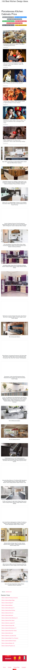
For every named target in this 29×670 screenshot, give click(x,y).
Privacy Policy (16, 667)
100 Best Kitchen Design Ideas (15, 1)
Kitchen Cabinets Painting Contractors (10, 597)
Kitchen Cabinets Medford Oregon (9, 640)
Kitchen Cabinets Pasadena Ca (8, 645)
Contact (9, 667)
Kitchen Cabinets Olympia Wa (8, 625)
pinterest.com (9, 591)
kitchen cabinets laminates (20, 25)
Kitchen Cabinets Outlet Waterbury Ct (10, 618)
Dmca (4, 667)
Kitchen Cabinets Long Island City (9, 635)
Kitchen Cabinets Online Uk (7, 613)
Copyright (24, 667)
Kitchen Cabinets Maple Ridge (8, 600)
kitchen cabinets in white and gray (14, 19)
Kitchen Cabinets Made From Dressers (10, 638)
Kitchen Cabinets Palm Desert (8, 620)
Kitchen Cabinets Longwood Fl (8, 623)
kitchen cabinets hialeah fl (20, 21)
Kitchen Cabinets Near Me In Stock (9, 630)
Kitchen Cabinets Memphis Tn (8, 607)
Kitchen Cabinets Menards (7, 633)
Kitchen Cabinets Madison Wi (8, 643)
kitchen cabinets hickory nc (20, 17)
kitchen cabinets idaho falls (8, 25)
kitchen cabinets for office (8, 17)
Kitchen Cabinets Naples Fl (7, 602)
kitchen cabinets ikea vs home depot (14, 23)
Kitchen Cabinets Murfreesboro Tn (9, 628)
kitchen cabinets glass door (8, 21)
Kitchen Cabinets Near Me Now (8, 610)
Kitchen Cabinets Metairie (7, 605)
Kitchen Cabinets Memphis (7, 615)
